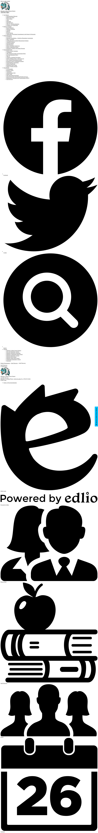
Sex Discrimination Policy (12, 54)
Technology (9, 71)
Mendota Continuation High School (14, 354)
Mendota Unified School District (13, 350)
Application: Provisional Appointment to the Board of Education (20, 34)
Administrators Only (11, 73)
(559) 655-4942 (17, 379)
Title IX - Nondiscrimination (12, 24)
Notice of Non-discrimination (10, 382)
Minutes (8, 31)
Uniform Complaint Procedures (13, 57)
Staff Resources (9, 44)
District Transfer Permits (11, 66)
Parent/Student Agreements (12, 62)
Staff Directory (9, 22)
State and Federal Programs (12, 75)
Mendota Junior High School (12, 358)
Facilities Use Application (12, 25)
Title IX (8, 56)
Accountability (9, 69)
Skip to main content (5, 1)
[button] (6, 15)
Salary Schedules (10, 39)
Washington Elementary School (13, 359)
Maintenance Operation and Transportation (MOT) (17, 78)
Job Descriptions (10, 43)
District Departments (5, 363)
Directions (8, 21)
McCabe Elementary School (12, 351)
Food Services (9, 79)
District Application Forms (12, 47)
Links (7, 20)
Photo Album (9, 18)
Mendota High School (11, 357)
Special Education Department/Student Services (17, 76)
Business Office (9, 70)
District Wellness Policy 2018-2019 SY (15, 58)
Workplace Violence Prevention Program (15, 48)
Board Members (10, 27)
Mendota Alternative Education (13, 353)
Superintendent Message (11, 16)
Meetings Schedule (10, 29)
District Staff (9, 74)
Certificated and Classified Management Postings (17, 40)
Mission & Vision (10, 17)
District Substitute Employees (13, 45)
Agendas (8, 30)
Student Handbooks (10, 64)
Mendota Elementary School (12, 355)
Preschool (8, 360)
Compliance (9, 52)
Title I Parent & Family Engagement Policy (16, 53)
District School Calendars (12, 51)
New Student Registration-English (14, 60)
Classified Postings (10, 42)
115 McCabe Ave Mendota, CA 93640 (5, 378)
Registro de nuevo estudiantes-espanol (15, 61)
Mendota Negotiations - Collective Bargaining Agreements (19, 38)
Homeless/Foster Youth (11, 65)
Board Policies (9, 33)
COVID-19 (9, 36)
